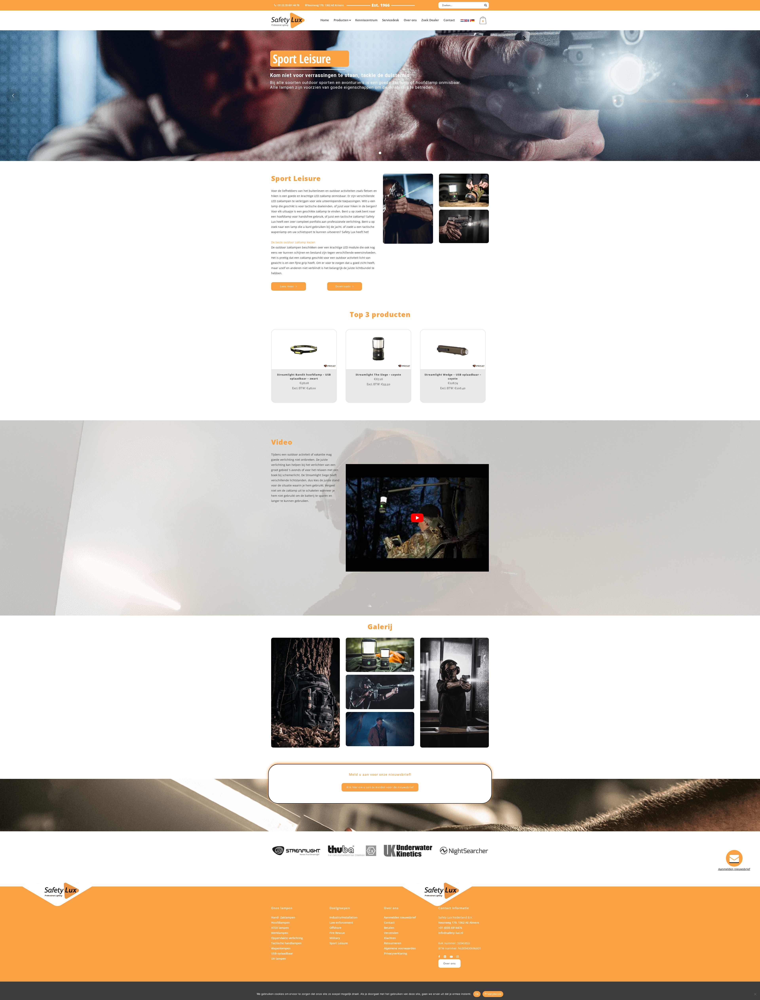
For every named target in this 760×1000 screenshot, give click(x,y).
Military (335, 938)
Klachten (390, 938)
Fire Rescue (337, 933)
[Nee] (755, 994)
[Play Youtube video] (417, 517)
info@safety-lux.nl (450, 933)
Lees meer (287, 286)
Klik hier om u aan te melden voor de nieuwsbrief (380, 787)
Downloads (343, 286)
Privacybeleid (492, 993)
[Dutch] (462, 20)
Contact (389, 922)
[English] (466, 20)
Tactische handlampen (286, 943)
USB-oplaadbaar (282, 953)
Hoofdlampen (280, 922)
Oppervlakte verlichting (287, 938)
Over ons (449, 963)
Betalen (389, 928)
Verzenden (391, 933)
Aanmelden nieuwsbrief (400, 917)
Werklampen (279, 933)
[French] (469, 20)
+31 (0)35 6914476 (450, 928)
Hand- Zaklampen (283, 917)
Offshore (335, 928)
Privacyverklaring (395, 953)
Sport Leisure (339, 943)
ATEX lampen (280, 928)
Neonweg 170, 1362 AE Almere (458, 922)
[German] (473, 20)
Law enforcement (341, 922)
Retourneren (392, 943)
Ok (477, 993)
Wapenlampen (281, 948)
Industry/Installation (343, 917)
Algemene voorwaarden (400, 948)
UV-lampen (278, 958)
